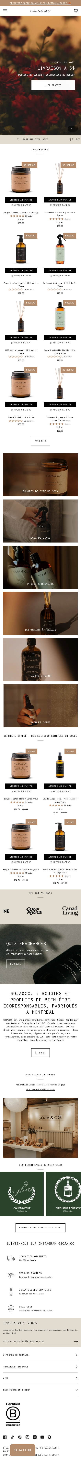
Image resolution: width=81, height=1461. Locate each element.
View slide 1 (71, 128)
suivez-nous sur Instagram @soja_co (40, 1243)
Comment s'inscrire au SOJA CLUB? (40, 1227)
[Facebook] (5, 1437)
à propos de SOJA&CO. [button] (16, 1355)
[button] (17, 216)
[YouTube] (42, 1437)
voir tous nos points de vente (40, 1089)
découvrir (28, 87)
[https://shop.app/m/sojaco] (50, 1437)
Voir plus (40, 441)
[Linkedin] (35, 1437)
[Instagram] (27, 1437)
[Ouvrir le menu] (9, 11)
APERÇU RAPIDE (22, 205)
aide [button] (5, 1378)
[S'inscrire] (72, 1341)
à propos (40, 1052)
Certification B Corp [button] (16, 1390)
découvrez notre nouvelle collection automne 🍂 (40, 3)
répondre (15, 964)
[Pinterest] (20, 1437)
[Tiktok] (12, 1437)
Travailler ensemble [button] (15, 1366)
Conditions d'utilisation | (42, 1448)
